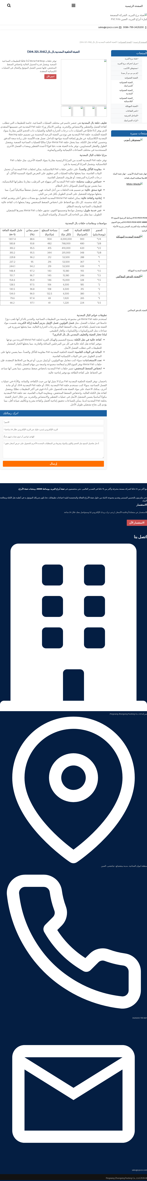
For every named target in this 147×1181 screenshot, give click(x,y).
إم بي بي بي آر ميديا (129, 73)
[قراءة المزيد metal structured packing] (127, 250)
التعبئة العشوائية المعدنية (126, 92)
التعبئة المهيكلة (131, 106)
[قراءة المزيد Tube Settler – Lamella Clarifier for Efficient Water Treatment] (127, 154)
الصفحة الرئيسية (134, 6)
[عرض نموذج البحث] (8, 5)
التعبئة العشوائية (125, 42)
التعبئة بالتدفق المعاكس (137, 310)
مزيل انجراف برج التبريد (127, 63)
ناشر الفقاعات (132, 111)
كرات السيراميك (131, 120)
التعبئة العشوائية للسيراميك (126, 84)
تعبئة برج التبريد (131, 58)
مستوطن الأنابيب (130, 68)
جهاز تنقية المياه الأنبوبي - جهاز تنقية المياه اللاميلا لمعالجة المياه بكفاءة (130, 176)
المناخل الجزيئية (131, 115)
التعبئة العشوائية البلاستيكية (126, 100)
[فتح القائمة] (73, 5)
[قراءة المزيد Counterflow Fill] (127, 290)
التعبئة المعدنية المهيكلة (137, 270)
